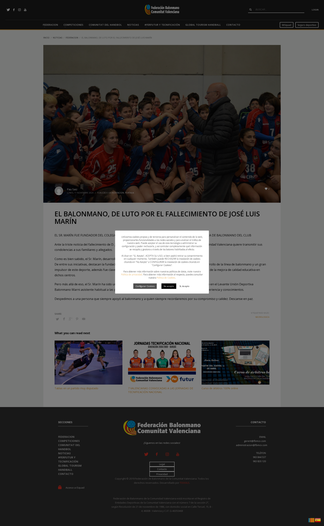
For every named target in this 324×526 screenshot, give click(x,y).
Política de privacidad (131, 274)
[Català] (311, 520)
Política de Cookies (166, 277)
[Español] (318, 520)
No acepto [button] (169, 286)
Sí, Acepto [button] (184, 286)
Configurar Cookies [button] (145, 286)
